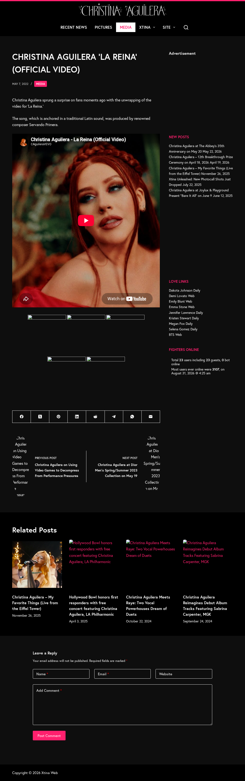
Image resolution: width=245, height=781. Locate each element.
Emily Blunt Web (180, 301)
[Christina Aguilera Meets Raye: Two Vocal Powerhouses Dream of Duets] (151, 564)
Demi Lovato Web (182, 296)
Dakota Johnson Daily (184, 290)
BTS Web (175, 334)
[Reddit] (95, 417)
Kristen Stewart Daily (184, 318)
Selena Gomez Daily (183, 329)
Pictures (103, 27)
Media (126, 27)
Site (167, 27)
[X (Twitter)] (40, 417)
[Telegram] (114, 417)
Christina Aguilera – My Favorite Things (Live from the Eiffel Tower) (35, 602)
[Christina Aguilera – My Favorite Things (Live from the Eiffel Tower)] (37, 564)
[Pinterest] (58, 417)
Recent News (74, 27)
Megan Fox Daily (181, 323)
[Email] (151, 417)
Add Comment (49, 690)
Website (165, 673)
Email (103, 673)
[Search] (186, 27)
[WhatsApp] (132, 417)
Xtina (144, 27)
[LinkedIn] (77, 417)
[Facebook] (21, 417)
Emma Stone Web (182, 307)
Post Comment (49, 735)
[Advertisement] (205, 90)
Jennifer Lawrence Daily (186, 312)
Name (42, 673)
